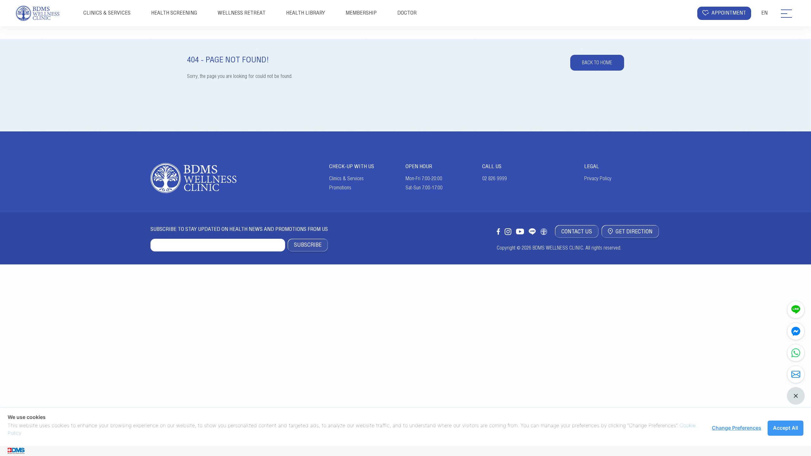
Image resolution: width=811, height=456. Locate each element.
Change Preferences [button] (736, 428)
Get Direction (634, 231)
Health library (305, 12)
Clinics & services (107, 12)
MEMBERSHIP (361, 12)
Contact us (576, 231)
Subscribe (308, 245)
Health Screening (174, 12)
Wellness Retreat (241, 12)
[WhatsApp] (796, 353)
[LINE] (796, 310)
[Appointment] (796, 374)
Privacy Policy (597, 178)
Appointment (729, 12)
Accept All (785, 428)
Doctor (407, 12)
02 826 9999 (494, 178)
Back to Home (597, 63)
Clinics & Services (346, 178)
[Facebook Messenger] (796, 331)
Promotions (340, 188)
